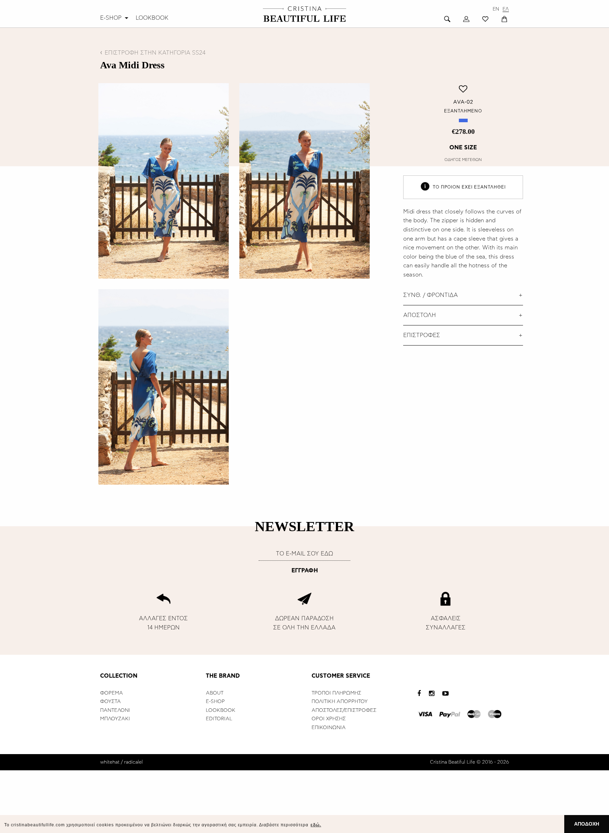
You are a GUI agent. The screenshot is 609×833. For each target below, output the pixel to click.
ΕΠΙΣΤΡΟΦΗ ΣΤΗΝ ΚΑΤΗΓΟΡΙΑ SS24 (155, 53)
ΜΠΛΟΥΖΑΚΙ (115, 718)
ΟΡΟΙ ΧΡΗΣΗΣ (329, 718)
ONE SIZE (463, 147)
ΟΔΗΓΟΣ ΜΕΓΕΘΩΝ (463, 160)
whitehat (109, 762)
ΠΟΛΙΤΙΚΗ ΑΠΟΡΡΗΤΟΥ (340, 701)
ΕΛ (506, 9)
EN (496, 9)
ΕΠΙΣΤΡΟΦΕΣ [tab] (421, 335)
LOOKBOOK (152, 18)
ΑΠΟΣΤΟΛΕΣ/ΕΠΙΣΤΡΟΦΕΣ (344, 710)
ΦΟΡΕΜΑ (111, 693)
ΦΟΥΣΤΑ (110, 701)
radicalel (133, 762)
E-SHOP (111, 18)
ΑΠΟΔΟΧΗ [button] (586, 824)
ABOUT (214, 693)
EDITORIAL (219, 718)
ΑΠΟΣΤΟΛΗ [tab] (419, 315)
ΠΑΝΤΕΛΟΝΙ (115, 710)
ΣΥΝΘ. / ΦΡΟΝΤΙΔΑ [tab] (430, 295)
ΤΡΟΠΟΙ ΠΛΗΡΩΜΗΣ (336, 693)
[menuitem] (115, 18)
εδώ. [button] (315, 824)
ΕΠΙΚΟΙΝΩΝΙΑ (329, 727)
